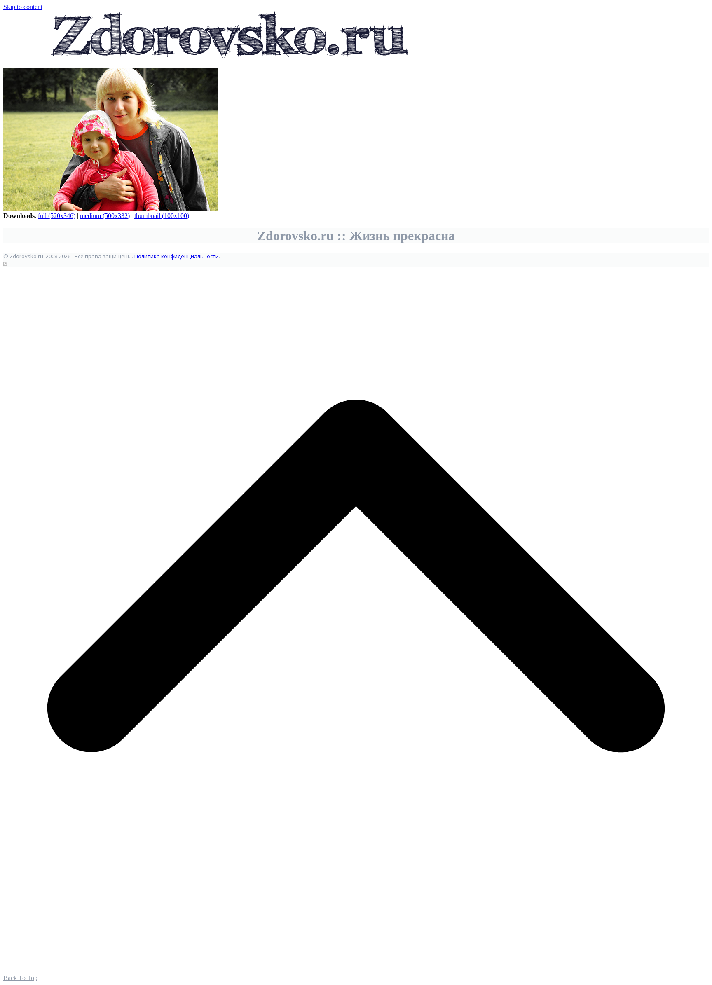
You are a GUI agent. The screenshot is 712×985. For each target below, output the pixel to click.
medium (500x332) (105, 215)
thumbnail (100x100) (161, 215)
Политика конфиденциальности (176, 256)
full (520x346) (56, 215)
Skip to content (22, 6)
